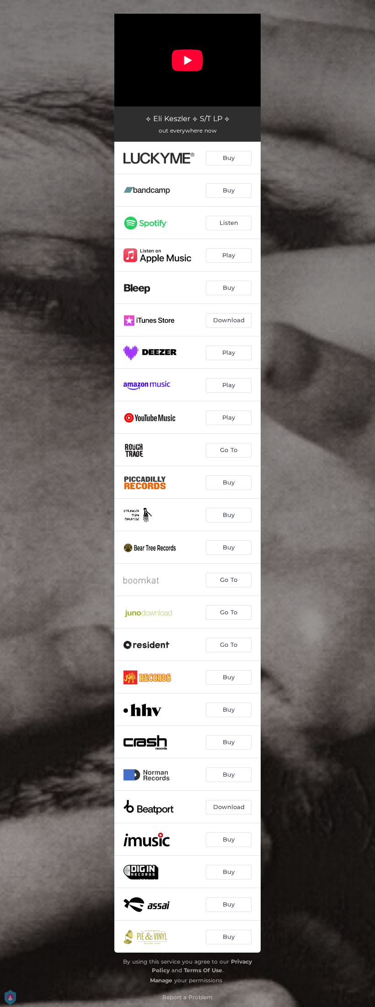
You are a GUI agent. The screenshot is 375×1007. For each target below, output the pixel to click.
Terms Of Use (203, 970)
